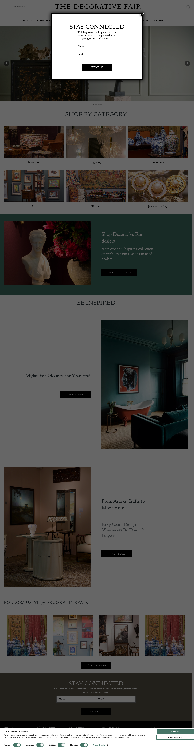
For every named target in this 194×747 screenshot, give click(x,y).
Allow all (175, 731)
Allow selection (175, 737)
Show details (99, 745)
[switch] (40, 745)
